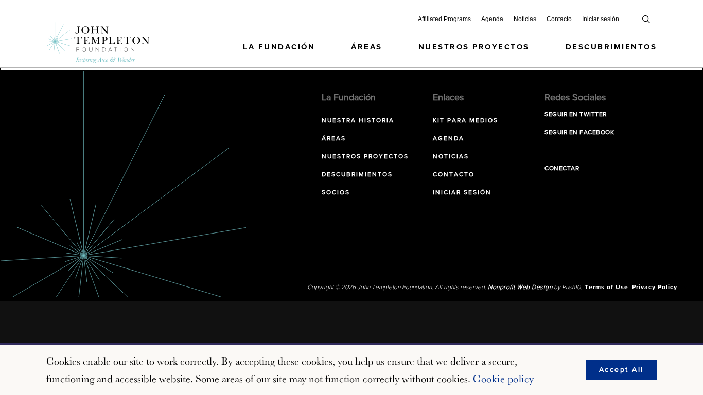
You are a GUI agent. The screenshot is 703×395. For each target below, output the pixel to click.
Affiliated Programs (444, 19)
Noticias (525, 19)
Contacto (559, 19)
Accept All (621, 369)
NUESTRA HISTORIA (358, 121)
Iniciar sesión (600, 19)
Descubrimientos (611, 47)
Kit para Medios (465, 121)
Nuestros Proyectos (474, 47)
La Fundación (279, 47)
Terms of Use (606, 287)
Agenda (492, 19)
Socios (336, 193)
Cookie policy (503, 378)
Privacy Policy (654, 287)
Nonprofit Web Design (520, 287)
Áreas (366, 47)
